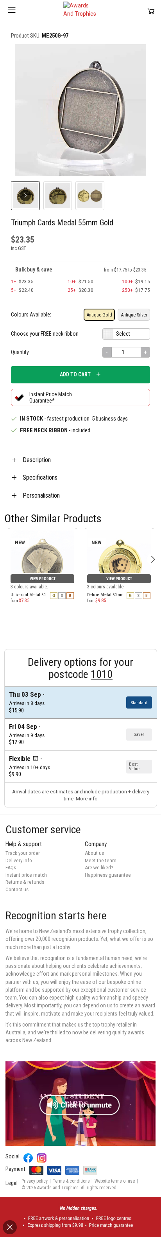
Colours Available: (31, 314)
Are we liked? (99, 867)
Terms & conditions (71, 1181)
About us (94, 853)
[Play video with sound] (80, 1103)
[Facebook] (28, 1158)
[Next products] (153, 559)
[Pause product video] (136, 59)
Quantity (20, 352)
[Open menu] (11, 11)
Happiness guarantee (108, 875)
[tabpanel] (42, 528)
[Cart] (151, 11)
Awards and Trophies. (58, 1187)
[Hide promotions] (10, 1227)
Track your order (22, 853)
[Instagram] (42, 1158)
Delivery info (18, 860)
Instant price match (26, 875)
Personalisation (41, 495)
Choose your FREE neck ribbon (45, 334)
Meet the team (100, 860)
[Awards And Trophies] (80, 11)
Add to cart (75, 374)
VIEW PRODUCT (42, 579)
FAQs (10, 867)
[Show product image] (57, 195)
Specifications (40, 477)
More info (87, 799)
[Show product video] (25, 195)
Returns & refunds (24, 882)
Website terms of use (115, 1181)
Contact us (17, 889)
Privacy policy (34, 1181)
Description (37, 460)
